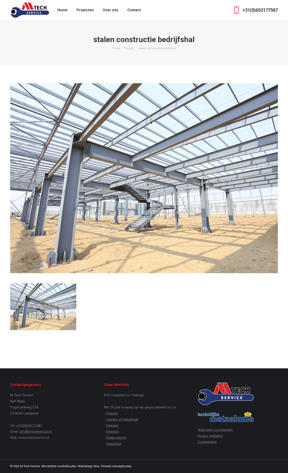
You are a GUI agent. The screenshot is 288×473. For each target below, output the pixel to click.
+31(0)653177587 (260, 10)
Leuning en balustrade (122, 419)
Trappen (112, 413)
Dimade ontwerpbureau (116, 466)
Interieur (112, 425)
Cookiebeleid (207, 442)
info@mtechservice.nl (36, 432)
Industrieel (114, 444)
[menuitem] (62, 10)
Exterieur (112, 432)
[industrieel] (43, 306)
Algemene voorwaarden (215, 430)
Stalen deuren (116, 438)
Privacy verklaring (210, 436)
